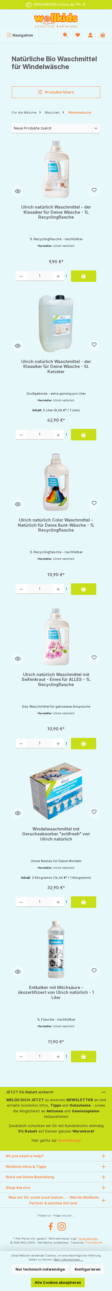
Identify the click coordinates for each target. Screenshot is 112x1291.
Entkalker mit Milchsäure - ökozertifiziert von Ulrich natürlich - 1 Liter (56, 992)
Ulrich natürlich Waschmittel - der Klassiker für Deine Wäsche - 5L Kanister (56, 366)
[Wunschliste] (78, 35)
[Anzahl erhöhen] (58, 276)
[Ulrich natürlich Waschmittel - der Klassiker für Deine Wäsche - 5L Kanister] (56, 323)
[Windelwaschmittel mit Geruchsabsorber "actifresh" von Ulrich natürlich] (56, 791)
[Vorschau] (18, 191)
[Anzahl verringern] (21, 276)
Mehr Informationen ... (68, 1259)
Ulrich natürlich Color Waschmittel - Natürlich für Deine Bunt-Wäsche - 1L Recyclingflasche (56, 524)
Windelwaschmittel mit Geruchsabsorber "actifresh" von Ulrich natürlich (56, 833)
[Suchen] (65, 35)
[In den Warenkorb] (83, 276)
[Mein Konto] (90, 35)
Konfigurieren (88, 1269)
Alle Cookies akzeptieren (58, 1282)
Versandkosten (88, 1238)
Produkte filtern (59, 92)
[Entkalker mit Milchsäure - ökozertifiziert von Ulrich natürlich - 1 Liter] (56, 949)
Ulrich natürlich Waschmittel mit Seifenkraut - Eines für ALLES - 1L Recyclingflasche (56, 679)
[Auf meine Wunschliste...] (94, 191)
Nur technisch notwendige (40, 1269)
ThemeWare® (93, 1242)
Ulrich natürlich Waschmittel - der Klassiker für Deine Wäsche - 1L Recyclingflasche (56, 212)
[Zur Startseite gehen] (56, 20)
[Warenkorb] (102, 35)
